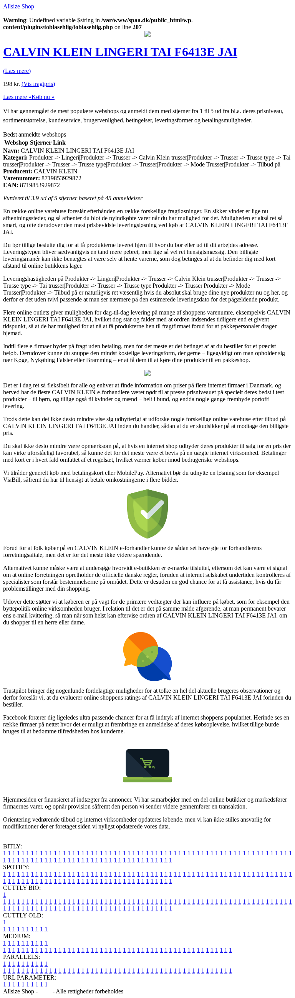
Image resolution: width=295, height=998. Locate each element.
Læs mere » (17, 97)
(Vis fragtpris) (38, 84)
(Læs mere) (17, 71)
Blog (45, 991)
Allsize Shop (18, 6)
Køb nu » (43, 97)
